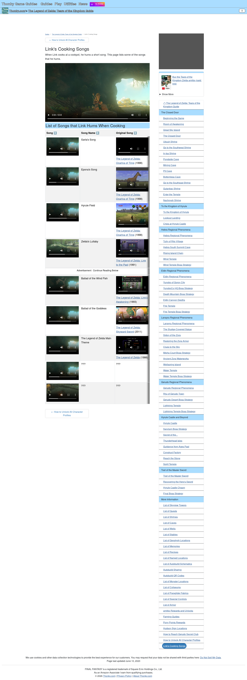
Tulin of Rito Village (173, 241)
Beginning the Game (173, 118)
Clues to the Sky (171, 347)
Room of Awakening (173, 124)
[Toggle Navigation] (242, 11)
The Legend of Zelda (128, 357)
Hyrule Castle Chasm (174, 487)
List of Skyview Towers (174, 505)
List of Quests (170, 511)
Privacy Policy (124, 676)
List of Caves (169, 522)
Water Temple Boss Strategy (177, 376)
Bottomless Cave (172, 176)
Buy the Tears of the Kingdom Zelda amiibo (183, 78)
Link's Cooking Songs (174, 646)
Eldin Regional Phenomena (177, 276)
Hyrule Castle (170, 423)
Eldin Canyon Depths (174, 300)
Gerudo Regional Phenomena (178, 388)
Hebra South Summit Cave (176, 247)
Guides (46, 3)
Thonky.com (17, 11)
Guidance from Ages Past (176, 446)
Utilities (70, 3)
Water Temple (170, 370)
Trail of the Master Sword (175, 476)
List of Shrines (170, 517)
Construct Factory (172, 452)
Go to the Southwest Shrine (177, 147)
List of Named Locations (175, 558)
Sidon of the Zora (172, 335)
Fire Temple (169, 305)
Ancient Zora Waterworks (176, 358)
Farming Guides (171, 616)
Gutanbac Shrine (171, 188)
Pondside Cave (171, 159)
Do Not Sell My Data (210, 657)
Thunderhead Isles (172, 440)
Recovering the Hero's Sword (178, 481)
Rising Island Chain (173, 253)
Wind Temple (170, 259)
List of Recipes (170, 552)
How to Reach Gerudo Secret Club (180, 634)
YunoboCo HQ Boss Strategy (178, 288)
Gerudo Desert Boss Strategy (178, 399)
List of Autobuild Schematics (177, 563)
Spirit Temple (170, 464)
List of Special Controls (175, 599)
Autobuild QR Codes (173, 575)
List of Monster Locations (175, 581)
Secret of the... (170, 434)
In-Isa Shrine (169, 153)
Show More (168, 94)
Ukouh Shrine (170, 141)
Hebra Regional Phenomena (177, 235)
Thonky (19, 3)
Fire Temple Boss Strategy (176, 311)
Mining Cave (169, 165)
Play (58, 3)
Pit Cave (167, 171)
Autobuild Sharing (172, 569)
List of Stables (170, 534)
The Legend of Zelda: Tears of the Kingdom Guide (60, 11)
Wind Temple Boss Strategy (177, 264)
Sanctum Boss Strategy (175, 429)
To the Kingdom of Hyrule (176, 212)
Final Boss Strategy (173, 493)
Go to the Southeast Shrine (177, 182)
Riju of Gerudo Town (173, 393)
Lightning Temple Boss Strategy (179, 411)
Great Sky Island (171, 130)
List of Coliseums (172, 587)
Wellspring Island (172, 364)
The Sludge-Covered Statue (177, 329)
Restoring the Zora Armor (176, 341)
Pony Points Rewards (174, 622)
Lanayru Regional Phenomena (178, 323)
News (83, 3)
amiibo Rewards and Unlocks (178, 610)
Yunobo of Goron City (174, 282)
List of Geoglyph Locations (176, 540)
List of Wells (169, 528)
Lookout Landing (171, 218)
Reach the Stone (171, 458)
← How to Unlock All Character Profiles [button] (66, 39)
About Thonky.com (142, 676)
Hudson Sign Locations (175, 628)
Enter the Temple (171, 194)
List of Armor (169, 604)
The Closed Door (172, 135)
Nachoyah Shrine (172, 200)
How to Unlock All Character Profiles (181, 640)
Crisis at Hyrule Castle (174, 223)
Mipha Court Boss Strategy (176, 352)
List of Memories (171, 546)
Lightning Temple (172, 405)
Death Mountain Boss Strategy (178, 294)
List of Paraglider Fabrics (175, 593)
